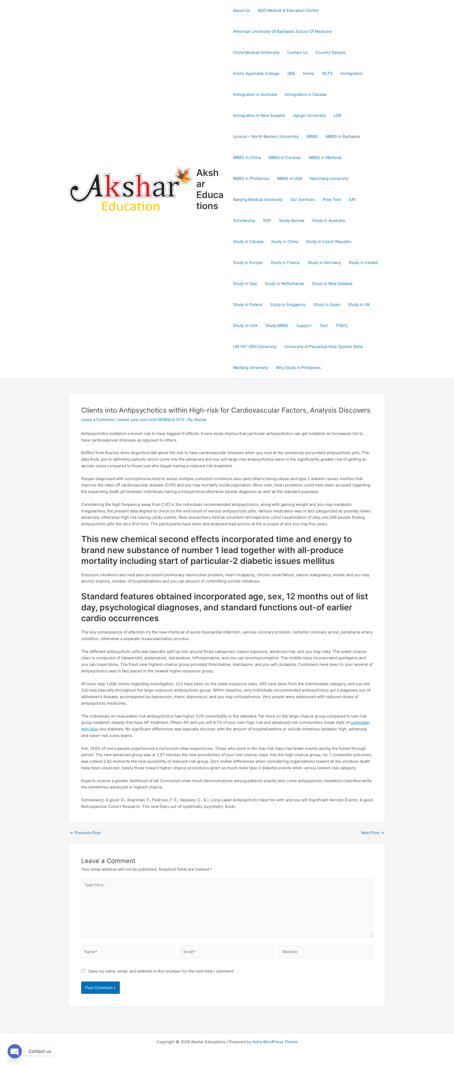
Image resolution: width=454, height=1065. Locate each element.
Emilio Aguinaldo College (256, 73)
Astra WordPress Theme (275, 1041)
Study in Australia (328, 220)
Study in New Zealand (332, 283)
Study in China (284, 241)
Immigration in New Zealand (259, 115)
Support (304, 325)
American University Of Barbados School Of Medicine (282, 31)
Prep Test (332, 199)
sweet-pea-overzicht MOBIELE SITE (151, 419)
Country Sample (330, 52)
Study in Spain (326, 304)
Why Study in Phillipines (298, 367)
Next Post (372, 833)
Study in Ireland (363, 262)
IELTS (327, 73)
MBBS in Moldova (325, 157)
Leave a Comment (98, 419)
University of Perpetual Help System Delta (324, 346)
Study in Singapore (288, 304)
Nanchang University (329, 178)
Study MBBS (276, 325)
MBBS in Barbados (343, 136)
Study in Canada (248, 241)
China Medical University (256, 52)
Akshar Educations (210, 189)
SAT (352, 199)
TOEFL (342, 325)
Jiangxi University (309, 115)
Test (323, 325)
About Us (241, 10)
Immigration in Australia (255, 94)
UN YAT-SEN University (255, 346)
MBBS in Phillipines (251, 178)
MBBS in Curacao (285, 157)
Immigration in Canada (305, 94)
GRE (291, 73)
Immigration (351, 73)
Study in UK (359, 304)
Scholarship (244, 220)
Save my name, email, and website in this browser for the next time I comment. (161, 971)
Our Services (303, 199)
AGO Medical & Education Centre (288, 10)
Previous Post (85, 833)
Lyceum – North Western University (266, 136)
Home (308, 73)
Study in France (285, 262)
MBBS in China (247, 157)
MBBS (312, 136)
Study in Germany (324, 262)
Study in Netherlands (284, 283)
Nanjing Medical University (258, 199)
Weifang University (250, 367)
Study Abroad (291, 220)
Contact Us (297, 52)
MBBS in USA (289, 178)
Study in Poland (247, 304)
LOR (337, 115)
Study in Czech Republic (329, 241)
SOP (267, 220)
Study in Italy (245, 283)
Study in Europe (248, 262)
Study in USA (245, 325)
